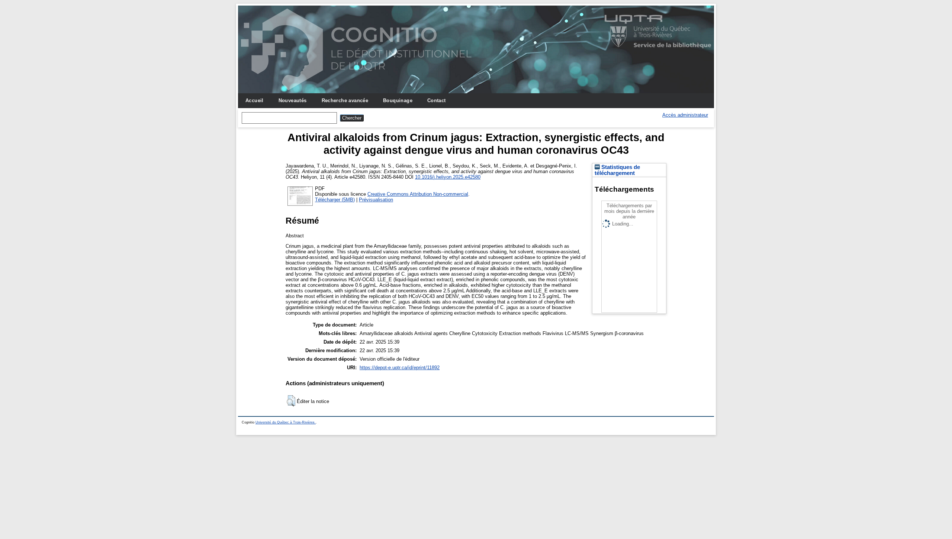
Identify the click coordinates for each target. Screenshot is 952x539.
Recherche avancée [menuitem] (345, 100)
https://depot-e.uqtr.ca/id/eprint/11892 (400, 367)
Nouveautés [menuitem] (293, 100)
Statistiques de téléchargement (617, 170)
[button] (291, 400)
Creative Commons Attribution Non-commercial (417, 194)
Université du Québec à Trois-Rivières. (285, 422)
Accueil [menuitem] (254, 100)
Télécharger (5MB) (335, 199)
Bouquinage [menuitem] (397, 100)
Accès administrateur (685, 115)
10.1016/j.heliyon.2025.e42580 (447, 177)
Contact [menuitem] (436, 100)
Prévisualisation (376, 199)
